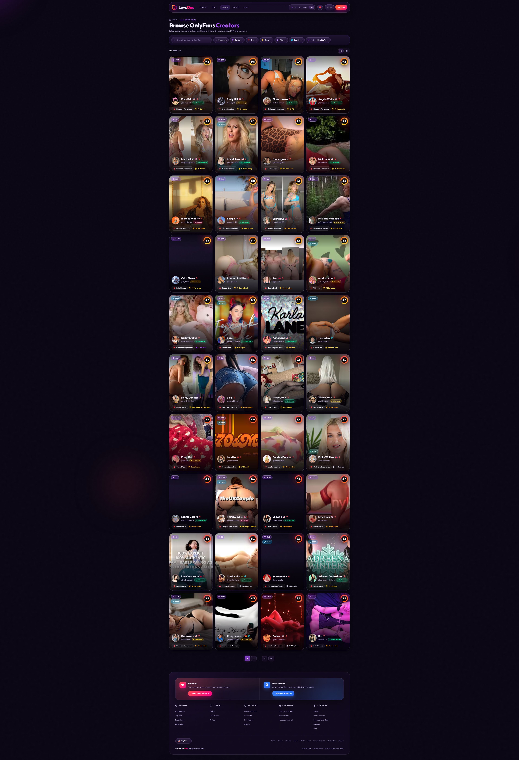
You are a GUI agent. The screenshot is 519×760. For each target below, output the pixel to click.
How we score (319, 715)
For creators (284, 715)
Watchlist (248, 715)
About (315, 711)
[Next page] (271, 658)
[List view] (346, 51)
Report (341, 741)
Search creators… (303, 7)
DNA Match (214, 715)
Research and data (320, 720)
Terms (273, 741)
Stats (246, 7)
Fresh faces (179, 720)
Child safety (331, 741)
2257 (309, 741)
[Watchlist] (320, 7)
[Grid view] (341, 51)
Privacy (280, 741)
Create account (250, 711)
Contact (316, 724)
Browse (225, 7)
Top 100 (236, 7)
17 (264, 658)
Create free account (199, 693)
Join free (341, 7)
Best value (179, 724)
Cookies (288, 741)
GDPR (296, 741)
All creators (180, 711)
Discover (203, 7)
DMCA (302, 741)
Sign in (246, 724)
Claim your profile (282, 693)
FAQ (315, 728)
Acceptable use (319, 741)
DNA (213, 7)
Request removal (286, 720)
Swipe (212, 711)
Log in (329, 7)
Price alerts (248, 720)
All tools (213, 720)
